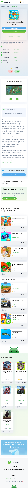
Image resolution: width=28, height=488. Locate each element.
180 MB (24, 227)
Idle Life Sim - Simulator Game (18, 249)
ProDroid (15, 447)
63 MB (25, 406)
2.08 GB (24, 309)
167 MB (24, 242)
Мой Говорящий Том (21, 371)
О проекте (14, 466)
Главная (3, 6)
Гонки (7, 400)
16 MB (24, 340)
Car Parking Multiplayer (18, 300)
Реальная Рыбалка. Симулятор (17, 331)
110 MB (11, 406)
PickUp (14, 285)
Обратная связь (18, 478)
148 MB (11, 382)
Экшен (7, 424)
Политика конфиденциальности (14, 469)
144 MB (24, 258)
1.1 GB (11, 431)
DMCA (14, 472)
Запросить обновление (14, 36)
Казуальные (21, 376)
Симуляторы (14, 6)
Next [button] (17, 99)
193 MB (24, 273)
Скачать (14, 31)
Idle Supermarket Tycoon (18, 218)
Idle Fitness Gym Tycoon (18, 233)
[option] (14, 90)
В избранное (14, 28)
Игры (7, 6)
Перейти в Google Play (19, 62)
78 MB (24, 294)
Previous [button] (10, 99)
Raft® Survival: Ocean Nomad (7, 372)
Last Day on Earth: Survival (7, 421)
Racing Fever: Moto (7, 395)
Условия (14, 475)
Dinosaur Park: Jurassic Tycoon (17, 265)
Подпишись (14, 174)
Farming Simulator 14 (21, 395)
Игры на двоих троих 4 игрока (18, 316)
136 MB (24, 382)
